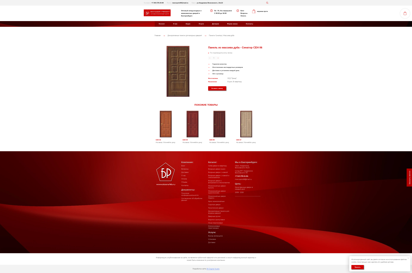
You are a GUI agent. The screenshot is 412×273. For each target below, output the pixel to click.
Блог (242, 11)
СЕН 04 (185, 140)
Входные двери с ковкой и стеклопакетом (218, 176)
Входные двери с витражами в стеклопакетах (219, 182)
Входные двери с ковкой (218, 172)
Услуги (201, 24)
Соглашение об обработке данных (191, 199)
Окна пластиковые (215, 223)
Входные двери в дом (216, 169)
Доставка (184, 172)
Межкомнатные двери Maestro (217, 197)
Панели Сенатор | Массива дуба (221, 36)
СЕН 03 (158, 140)
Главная (157, 36)
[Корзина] (405, 13)
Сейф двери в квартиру (217, 166)
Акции (188, 24)
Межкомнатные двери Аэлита (217, 187)
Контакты (249, 24)
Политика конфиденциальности (190, 194)
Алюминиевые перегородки (214, 227)
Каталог (162, 24)
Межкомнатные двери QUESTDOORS (217, 192)
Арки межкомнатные (216, 201)
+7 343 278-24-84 (157, 3)
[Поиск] (267, 3)
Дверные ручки (214, 216)
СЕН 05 (212, 140)
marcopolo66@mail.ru (180, 3)
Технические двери (216, 208)
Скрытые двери (214, 205)
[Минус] (209, 58)
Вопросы (244, 13)
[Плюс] (218, 58)
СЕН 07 (238, 140)
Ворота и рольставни (216, 220)
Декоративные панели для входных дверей (185, 36)
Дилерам (215, 24)
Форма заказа (232, 24)
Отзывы (184, 182)
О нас (175, 24)
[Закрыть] (408, 258)
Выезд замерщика (215, 236)
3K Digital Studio (213, 269)
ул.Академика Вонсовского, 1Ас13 (210, 3)
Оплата (243, 16)
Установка (212, 239)
